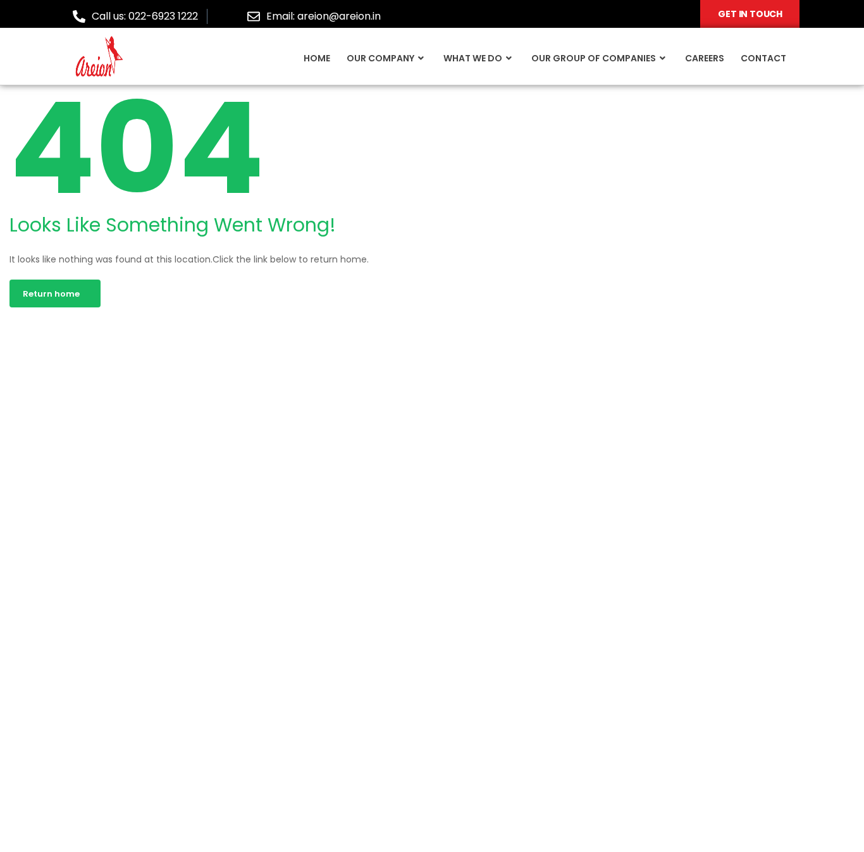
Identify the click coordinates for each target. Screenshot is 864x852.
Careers (704, 58)
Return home (51, 294)
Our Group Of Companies (593, 58)
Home (317, 58)
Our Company (380, 58)
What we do (472, 58)
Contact (763, 58)
